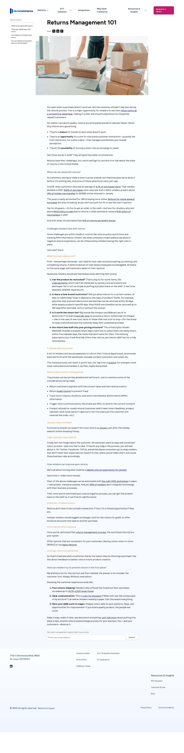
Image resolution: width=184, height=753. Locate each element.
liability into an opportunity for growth (107, 470)
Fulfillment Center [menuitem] (83, 666)
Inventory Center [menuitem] (83, 653)
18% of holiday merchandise (61, 193)
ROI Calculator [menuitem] (157, 681)
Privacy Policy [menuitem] (146, 707)
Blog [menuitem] (153, 694)
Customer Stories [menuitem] (158, 687)
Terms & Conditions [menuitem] (166, 707)
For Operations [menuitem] (103, 660)
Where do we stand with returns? (22, 26)
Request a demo (161, 10)
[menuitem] (43, 10)
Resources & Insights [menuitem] (162, 675)
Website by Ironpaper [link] (46, 708)
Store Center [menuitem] (81, 660)
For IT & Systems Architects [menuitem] (108, 653)
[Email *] (86, 634)
